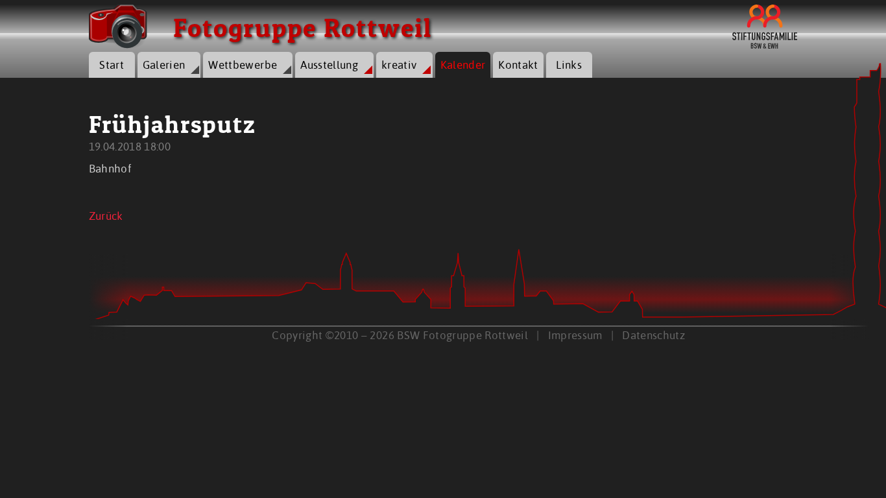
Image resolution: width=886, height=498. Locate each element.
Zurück (106, 215)
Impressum (575, 335)
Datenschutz (653, 335)
